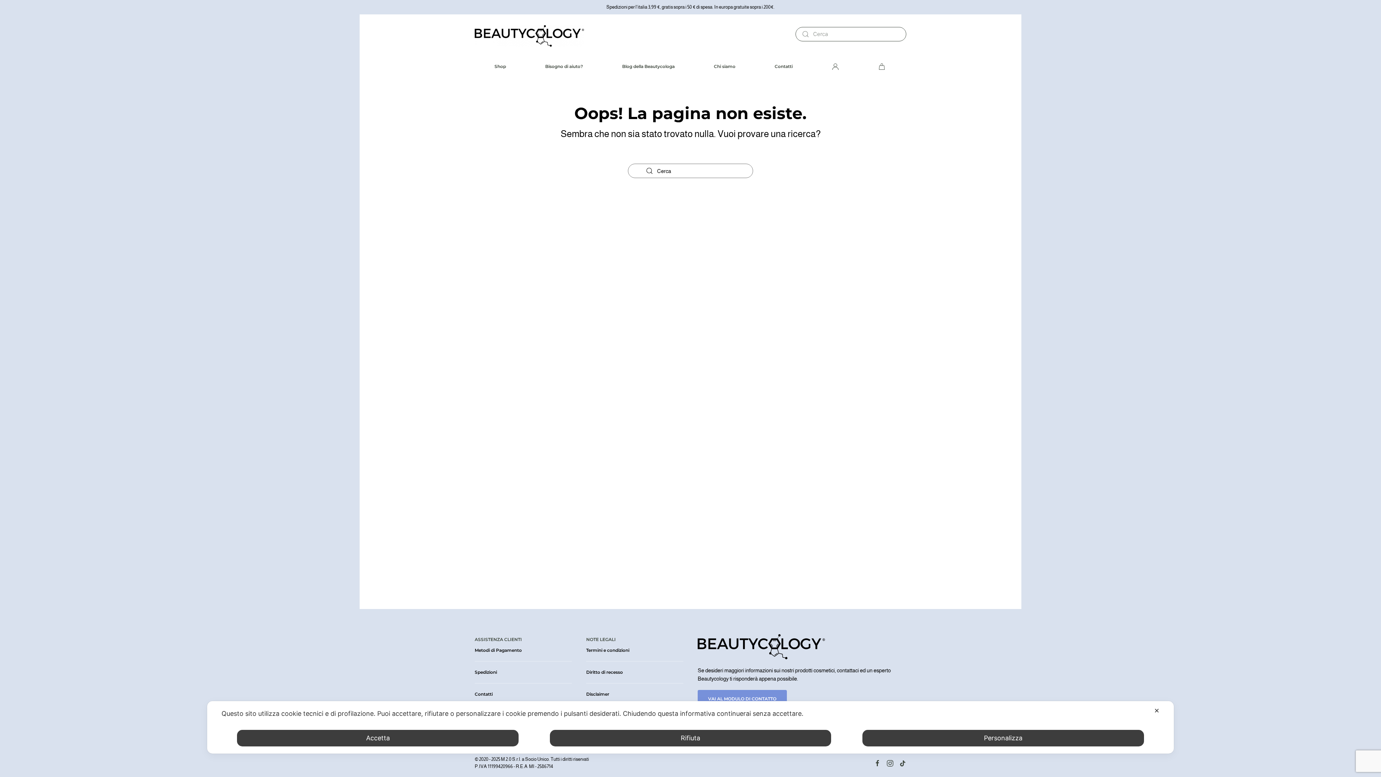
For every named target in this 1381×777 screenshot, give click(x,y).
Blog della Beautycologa (648, 66)
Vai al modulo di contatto (742, 698)
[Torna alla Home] (529, 34)
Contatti (784, 66)
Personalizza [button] (1003, 738)
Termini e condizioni (607, 650)
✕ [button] (1156, 710)
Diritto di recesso (604, 672)
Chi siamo (724, 66)
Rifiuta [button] (690, 738)
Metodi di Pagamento (498, 650)
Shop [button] (500, 66)
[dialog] (690, 727)
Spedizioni (486, 672)
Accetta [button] (378, 738)
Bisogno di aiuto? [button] (564, 66)
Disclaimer (597, 694)
